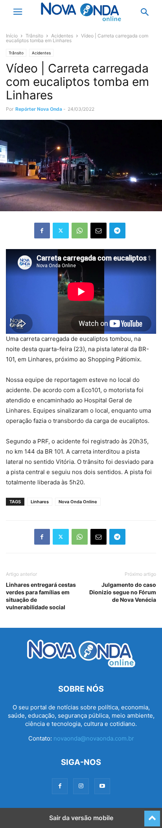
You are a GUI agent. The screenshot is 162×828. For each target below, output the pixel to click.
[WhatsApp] (80, 230)
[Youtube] (102, 786)
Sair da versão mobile (81, 818)
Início (12, 36)
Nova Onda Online (78, 501)
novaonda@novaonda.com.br (93, 738)
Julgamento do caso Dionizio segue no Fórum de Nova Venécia (122, 592)
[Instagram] (81, 786)
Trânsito (34, 36)
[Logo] (81, 665)
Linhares (40, 501)
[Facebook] (42, 230)
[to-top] (152, 815)
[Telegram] (117, 230)
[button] (17, 12)
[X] (61, 230)
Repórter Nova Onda (38, 109)
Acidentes (62, 36)
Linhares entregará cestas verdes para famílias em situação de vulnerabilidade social (41, 595)
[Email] (98, 230)
